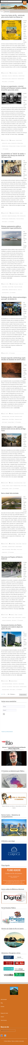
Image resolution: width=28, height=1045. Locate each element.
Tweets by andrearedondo (7, 731)
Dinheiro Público (18, 543)
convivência (20, 614)
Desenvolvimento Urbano (18, 482)
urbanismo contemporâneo (6, 620)
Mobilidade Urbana (5, 419)
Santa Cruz (20, 289)
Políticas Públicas (13, 549)
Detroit (24, 482)
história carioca (15, 75)
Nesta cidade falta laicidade (10, 493)
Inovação (11, 485)
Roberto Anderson (18, 617)
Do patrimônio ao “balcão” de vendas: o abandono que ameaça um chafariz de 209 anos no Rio (13, 155)
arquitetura (12, 614)
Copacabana (13, 140)
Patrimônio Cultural (5, 146)
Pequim (13, 617)
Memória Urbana (20, 143)
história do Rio (4, 143)
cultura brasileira (21, 683)
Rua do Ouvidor (23, 146)
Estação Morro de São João (19, 413)
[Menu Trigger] (25, 3)
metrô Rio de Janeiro (18, 416)
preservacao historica (20, 218)
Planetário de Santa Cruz (13, 289)
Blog (2, 1002)
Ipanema (9, 143)
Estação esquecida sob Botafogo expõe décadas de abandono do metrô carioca (13, 359)
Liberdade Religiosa (18, 546)
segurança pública (5, 488)
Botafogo (12, 413)
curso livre (10, 75)
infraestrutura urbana (5, 416)
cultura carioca (4, 75)
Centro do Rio (15, 683)
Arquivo (2, 1016)
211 (8, 694)
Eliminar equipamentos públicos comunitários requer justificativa (11, 227)
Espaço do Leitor (4, 1013)
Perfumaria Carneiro (12, 146)
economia (3, 485)
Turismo (10, 488)
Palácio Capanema (16, 686)
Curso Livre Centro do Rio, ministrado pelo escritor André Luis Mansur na (13, 16)
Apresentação (4, 999)
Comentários (12, 81)
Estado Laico (24, 543)
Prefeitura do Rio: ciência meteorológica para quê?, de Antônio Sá (13, 298)
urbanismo (24, 617)
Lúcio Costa (4, 686)
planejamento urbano (18, 419)
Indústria (7, 485)
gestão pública (4, 286)
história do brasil (21, 75)
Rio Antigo (18, 146)
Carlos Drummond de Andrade (7, 683)
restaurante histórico (5, 689)
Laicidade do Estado (11, 546)
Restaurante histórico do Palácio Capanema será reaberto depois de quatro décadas (12, 627)
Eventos (2, 1006)
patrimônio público (5, 289)
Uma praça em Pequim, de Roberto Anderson (11, 558)
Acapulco (11, 482)
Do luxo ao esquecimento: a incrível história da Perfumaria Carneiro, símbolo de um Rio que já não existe (13, 88)
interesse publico (11, 286)
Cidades (16, 614)
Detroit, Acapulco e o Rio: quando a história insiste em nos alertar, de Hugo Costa (13, 429)
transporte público (11, 422)
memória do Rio (14, 78)
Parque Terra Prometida (18, 286)
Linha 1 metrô (12, 416)
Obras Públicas (11, 419)
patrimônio (9, 617)
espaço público (4, 617)
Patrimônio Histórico (21, 78)
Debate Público (12, 543)
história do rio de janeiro (6, 78)
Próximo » (12, 694)
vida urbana (14, 620)
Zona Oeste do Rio (5, 292)
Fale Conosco (4, 1020)
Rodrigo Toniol (4, 552)
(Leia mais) (24, 67)
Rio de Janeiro (4, 81)
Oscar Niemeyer (9, 686)
